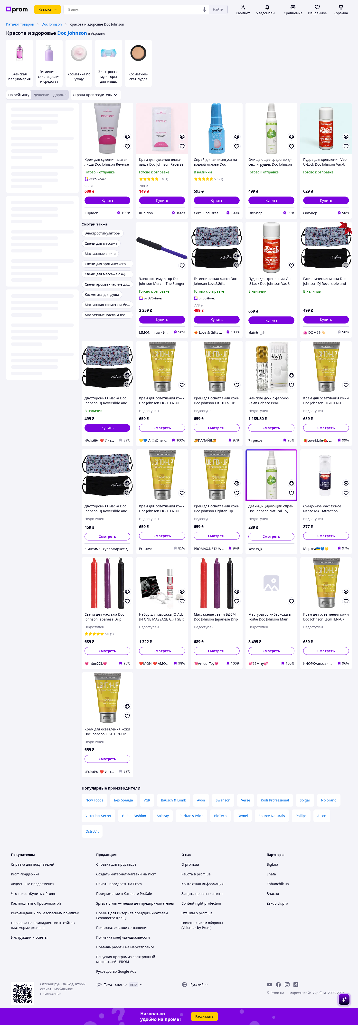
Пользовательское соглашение (122, 927)
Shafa (271, 874)
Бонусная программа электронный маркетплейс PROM (125, 959)
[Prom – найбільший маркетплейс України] (17, 10)
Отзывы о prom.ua (197, 913)
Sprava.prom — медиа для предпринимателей (135, 903)
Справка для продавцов (116, 864)
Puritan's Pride (191, 815)
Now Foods (94, 800)
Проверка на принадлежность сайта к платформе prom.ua (43, 925)
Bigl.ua (272, 864)
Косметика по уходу (78, 76)
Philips (301, 815)
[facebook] (278, 985)
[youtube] (270, 985)
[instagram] (287, 985)
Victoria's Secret (98, 815)
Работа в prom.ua (196, 874)
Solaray (163, 815)
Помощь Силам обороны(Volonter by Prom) (202, 925)
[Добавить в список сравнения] (127, 137)
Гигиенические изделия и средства (49, 76)
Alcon (321, 815)
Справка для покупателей (32, 864)
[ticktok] (296, 985)
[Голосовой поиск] (204, 9)
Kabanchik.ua (278, 883)
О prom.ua (190, 864)
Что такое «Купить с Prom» (33, 893)
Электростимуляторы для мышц (108, 76)
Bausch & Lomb (173, 800)
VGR (147, 800)
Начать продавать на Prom (119, 883)
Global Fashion (134, 815)
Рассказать (204, 1016)
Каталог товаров (20, 24)
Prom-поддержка (25, 874)
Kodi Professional (275, 800)
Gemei (242, 815)
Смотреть (162, 427)
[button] (107, 200)
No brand (329, 800)
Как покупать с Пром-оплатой (36, 903)
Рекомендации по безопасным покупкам (45, 913)
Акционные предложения (32, 883)
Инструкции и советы (29, 937)
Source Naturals (272, 815)
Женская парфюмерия (19, 76)
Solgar (305, 800)
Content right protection (201, 903)
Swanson (223, 800)
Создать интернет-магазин (119, 874)
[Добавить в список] (127, 146)
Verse (245, 800)
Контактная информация (202, 883)
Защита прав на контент (202, 893)
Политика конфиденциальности (123, 937)
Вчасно (273, 893)
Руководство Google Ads (116, 971)
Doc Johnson (52, 24)
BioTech (220, 815)
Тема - (116, 984)
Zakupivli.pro (277, 903)
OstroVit (92, 831)
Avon (201, 800)
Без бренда (123, 800)
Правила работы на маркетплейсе (125, 947)
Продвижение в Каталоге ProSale (124, 893)
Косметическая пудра (138, 76)
